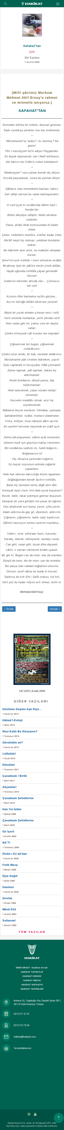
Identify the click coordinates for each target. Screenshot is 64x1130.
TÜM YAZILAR (32, 932)
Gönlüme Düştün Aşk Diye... (22, 711)
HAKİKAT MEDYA (32, 980)
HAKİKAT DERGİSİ (31, 976)
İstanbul (10, 889)
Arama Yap (5, 4)
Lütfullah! (9, 756)
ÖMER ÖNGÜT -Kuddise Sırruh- (32, 967)
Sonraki (54, 609)
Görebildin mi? (12, 745)
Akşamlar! (10, 789)
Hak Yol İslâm (11, 811)
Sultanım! (9, 923)
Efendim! (10, 767)
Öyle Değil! (10, 878)
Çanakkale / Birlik (14, 778)
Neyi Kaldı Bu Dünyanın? (20, 733)
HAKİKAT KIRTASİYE (32, 984)
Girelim (9, 900)
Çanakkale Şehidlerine (18, 800)
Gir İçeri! (9, 834)
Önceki (9, 609)
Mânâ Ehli (9, 911)
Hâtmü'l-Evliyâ (12, 722)
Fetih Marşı (10, 867)
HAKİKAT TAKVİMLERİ (32, 989)
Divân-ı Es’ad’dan (14, 856)
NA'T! (10, 845)
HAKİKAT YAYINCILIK (32, 972)
